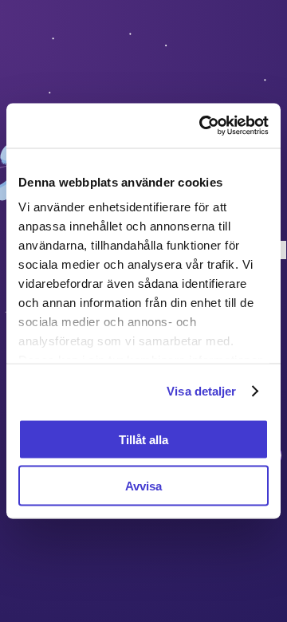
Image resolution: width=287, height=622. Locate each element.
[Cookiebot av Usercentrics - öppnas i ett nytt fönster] (202, 126)
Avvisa (143, 486)
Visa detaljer (201, 391)
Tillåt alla (143, 439)
